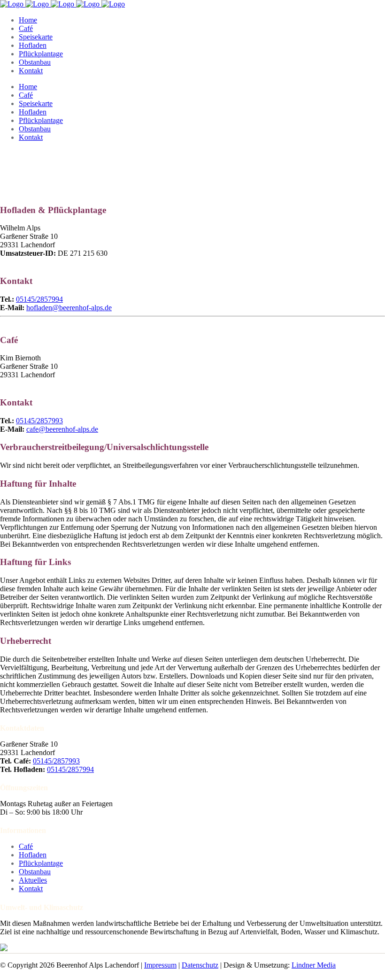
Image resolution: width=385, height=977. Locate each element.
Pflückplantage (41, 863)
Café (26, 846)
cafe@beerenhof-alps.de (62, 429)
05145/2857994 (70, 769)
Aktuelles (33, 880)
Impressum (160, 965)
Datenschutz (200, 965)
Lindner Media (314, 965)
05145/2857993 (39, 421)
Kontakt (31, 889)
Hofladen (32, 855)
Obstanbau (35, 872)
